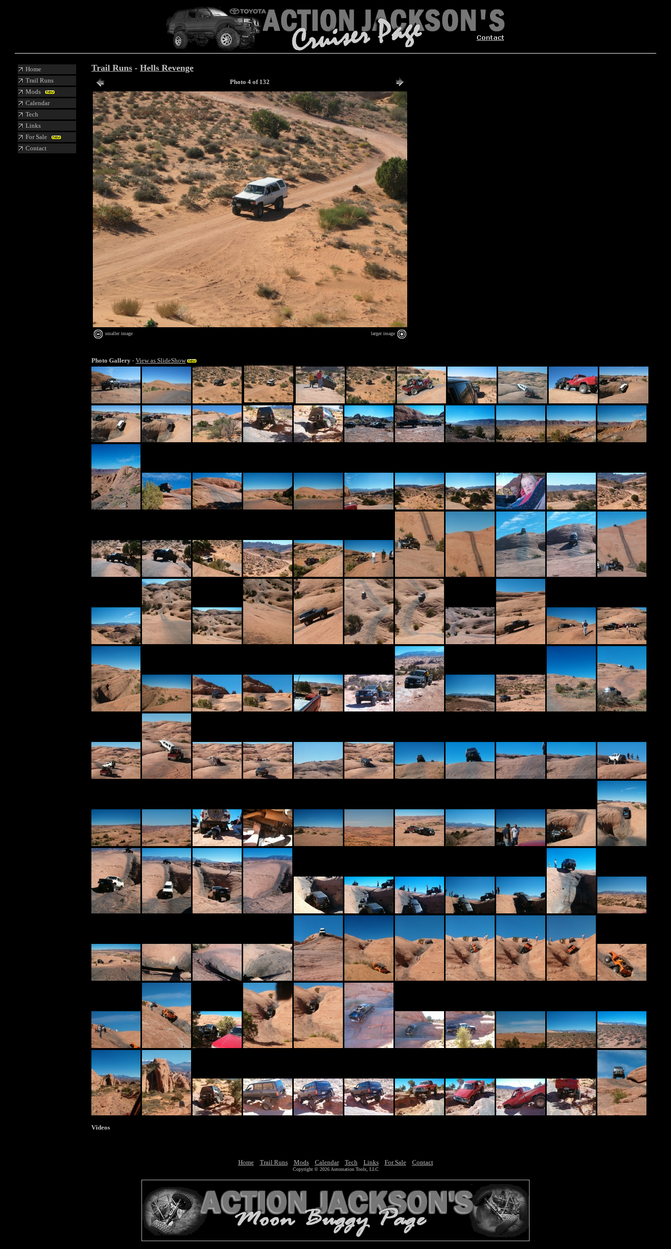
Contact (422, 1162)
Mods (301, 1162)
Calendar (327, 1162)
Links (371, 1162)
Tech (351, 1162)
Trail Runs (111, 68)
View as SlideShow (161, 360)
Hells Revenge (167, 68)
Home (246, 1162)
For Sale (395, 1162)
